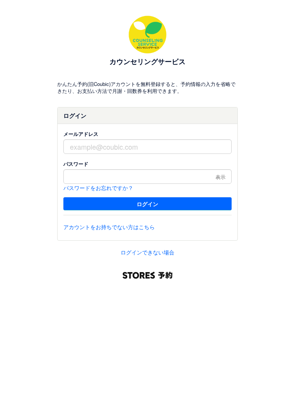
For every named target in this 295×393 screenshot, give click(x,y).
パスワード (75, 163)
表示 (220, 176)
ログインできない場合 (147, 252)
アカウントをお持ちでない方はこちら (109, 227)
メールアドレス (80, 133)
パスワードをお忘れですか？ (98, 188)
